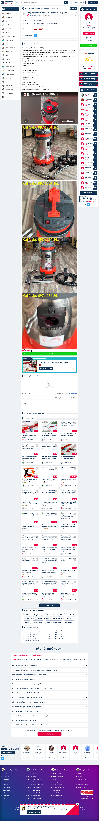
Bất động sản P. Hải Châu (34, 776)
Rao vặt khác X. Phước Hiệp (32, 640)
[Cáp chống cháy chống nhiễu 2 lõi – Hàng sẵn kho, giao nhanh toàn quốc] (30, 426)
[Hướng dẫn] (16, 2)
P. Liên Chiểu (6, 795)
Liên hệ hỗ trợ (81, 787)
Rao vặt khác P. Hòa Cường (58, 635)
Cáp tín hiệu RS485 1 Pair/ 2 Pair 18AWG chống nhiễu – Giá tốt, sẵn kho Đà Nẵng (29, 548)
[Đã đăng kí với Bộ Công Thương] (87, 794)
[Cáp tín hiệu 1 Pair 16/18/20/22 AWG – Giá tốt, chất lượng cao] (69, 586)
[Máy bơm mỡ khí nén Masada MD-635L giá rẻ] (30, 563)
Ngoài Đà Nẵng (36, 8)
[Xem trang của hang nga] (23, 463)
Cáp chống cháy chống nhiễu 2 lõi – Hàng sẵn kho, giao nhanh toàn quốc (30, 434)
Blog (79, 782)
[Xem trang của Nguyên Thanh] (43, 440)
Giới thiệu (80, 774)
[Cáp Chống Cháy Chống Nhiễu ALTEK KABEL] (30, 366)
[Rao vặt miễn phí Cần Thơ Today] (88, 76)
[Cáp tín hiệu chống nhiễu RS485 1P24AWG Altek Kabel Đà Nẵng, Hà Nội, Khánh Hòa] (30, 586)
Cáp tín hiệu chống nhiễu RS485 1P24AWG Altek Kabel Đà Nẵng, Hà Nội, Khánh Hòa (30, 594)
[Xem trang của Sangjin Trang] (43, 576)
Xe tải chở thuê (56, 779)
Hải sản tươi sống (57, 784)
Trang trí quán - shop (58, 787)
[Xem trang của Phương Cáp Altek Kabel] (23, 599)
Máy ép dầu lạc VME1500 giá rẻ (68, 480)
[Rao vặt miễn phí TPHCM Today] (88, 81)
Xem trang (27, 757)
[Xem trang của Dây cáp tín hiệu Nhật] (23, 508)
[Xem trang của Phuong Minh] (23, 440)
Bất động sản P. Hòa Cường (35, 779)
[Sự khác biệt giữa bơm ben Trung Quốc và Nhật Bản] (50, 472)
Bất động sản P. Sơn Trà (34, 790)
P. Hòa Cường (6, 787)
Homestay (55, 782)
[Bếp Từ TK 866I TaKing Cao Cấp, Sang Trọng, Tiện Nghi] (50, 517)
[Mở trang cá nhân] (83, 95)
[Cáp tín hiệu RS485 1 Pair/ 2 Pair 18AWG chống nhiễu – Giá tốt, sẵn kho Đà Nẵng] (30, 540)
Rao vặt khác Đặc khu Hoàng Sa (33, 631)
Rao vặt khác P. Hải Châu (31, 635)
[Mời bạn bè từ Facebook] (88, 204)
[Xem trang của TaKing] (43, 531)
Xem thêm (49, 605)
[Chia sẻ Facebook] (35, 35)
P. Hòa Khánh (6, 793)
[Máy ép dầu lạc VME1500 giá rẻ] (69, 472)
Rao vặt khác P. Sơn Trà (31, 638)
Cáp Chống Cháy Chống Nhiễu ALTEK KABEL (53, 362)
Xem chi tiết (43, 368)
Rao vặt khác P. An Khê (31, 633)
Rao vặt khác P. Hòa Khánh (32, 637)
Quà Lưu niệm (56, 790)
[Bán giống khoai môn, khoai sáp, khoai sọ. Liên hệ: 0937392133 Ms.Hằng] (30, 449)
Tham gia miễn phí (34, 812)
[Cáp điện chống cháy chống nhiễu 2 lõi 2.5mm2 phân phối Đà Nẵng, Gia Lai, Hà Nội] (50, 540)
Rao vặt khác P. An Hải (56, 631)
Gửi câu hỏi (49, 734)
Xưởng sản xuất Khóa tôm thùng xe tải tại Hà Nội (29, 525)
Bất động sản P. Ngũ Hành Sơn (35, 784)
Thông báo (80, 776)
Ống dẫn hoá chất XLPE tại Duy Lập (68, 571)
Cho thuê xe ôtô (57, 774)
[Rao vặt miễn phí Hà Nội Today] (88, 85)
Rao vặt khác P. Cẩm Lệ (57, 633)
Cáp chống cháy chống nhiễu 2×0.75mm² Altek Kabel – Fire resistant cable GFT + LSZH (68, 434)
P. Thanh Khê (6, 776)
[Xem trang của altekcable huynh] (62, 463)
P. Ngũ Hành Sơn (7, 790)
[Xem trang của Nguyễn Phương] (62, 485)
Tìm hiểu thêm (90, 201)
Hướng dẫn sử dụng (83, 784)
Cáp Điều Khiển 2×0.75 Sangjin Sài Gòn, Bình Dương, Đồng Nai (49, 571)
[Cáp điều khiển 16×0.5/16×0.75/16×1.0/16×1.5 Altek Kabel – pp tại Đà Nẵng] (30, 495)
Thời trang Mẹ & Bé (57, 795)
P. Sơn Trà (5, 782)
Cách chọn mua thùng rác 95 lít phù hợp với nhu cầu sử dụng (49, 457)
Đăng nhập (74, 393)
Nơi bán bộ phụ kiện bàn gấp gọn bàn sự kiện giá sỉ (49, 502)
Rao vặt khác (45, 8)
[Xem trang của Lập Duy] (62, 576)
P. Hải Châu (6, 779)
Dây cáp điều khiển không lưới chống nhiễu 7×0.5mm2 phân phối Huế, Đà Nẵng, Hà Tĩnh (49, 594)
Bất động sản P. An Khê (34, 795)
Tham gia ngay (88, 193)
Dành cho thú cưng (58, 793)
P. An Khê (5, 798)
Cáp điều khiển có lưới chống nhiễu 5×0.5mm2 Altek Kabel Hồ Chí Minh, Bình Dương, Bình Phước (68, 525)
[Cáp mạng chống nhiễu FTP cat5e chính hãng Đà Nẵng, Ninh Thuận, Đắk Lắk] (69, 540)
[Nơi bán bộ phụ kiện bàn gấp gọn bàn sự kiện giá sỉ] (50, 495)
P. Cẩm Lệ (5, 784)
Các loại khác (54, 8)
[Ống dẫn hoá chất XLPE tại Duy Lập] (69, 563)
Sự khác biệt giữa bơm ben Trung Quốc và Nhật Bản (49, 480)
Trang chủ (27, 8)
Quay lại (73, 9)
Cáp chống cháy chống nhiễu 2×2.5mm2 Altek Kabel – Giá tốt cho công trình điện (68, 502)
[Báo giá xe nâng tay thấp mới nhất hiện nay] (30, 472)
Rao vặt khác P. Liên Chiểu (57, 637)
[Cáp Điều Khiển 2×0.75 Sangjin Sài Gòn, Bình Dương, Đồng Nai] (50, 563)
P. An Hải (5, 774)
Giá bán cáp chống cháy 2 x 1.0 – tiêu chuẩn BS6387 (68, 457)
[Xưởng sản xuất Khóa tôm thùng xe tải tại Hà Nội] (30, 517)
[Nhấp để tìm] (66, 2)
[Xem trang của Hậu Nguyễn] (43, 508)
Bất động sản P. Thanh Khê (35, 782)
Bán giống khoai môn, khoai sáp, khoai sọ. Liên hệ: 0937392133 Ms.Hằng (29, 457)
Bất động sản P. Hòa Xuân (34, 798)
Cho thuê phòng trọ (58, 776)
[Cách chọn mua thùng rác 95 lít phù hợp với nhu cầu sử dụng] (50, 449)
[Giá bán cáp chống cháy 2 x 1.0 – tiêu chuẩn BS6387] (69, 449)
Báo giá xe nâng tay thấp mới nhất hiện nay (30, 480)
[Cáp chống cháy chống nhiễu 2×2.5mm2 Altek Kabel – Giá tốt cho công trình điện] (69, 495)
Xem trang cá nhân (89, 33)
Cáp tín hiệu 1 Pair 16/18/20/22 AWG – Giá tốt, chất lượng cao (68, 594)
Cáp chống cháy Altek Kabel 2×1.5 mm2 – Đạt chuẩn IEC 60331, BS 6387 (49, 434)
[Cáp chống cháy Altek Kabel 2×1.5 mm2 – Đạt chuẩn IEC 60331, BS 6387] (50, 426)
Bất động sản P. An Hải (33, 774)
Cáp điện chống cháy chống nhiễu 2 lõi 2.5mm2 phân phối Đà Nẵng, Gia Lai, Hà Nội (49, 548)
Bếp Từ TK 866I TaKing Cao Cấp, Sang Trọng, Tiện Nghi (49, 525)
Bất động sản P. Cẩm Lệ (34, 793)
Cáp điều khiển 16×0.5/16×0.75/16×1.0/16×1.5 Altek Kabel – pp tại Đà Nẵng (30, 502)
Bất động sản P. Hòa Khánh (35, 787)
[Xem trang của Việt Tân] (43, 463)
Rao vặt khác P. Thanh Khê (57, 638)
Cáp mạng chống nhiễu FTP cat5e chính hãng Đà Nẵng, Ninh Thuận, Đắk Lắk (68, 548)
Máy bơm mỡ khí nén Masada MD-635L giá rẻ (30, 571)
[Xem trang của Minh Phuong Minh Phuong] (62, 508)
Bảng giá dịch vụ (82, 779)
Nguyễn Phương (88, 23)
